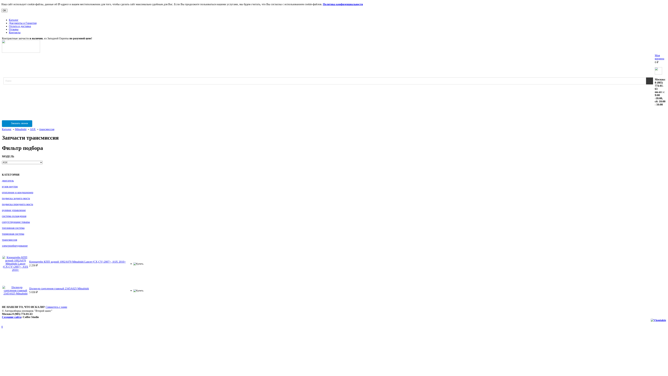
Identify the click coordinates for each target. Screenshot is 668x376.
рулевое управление (14, 210)
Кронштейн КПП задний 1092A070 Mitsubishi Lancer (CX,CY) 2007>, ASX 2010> (77, 261)
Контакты (15, 32)
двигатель (8, 180)
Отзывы (13, 29)
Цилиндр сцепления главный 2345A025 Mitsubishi (59, 288)
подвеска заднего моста (16, 198)
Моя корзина (659, 57)
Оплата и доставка (20, 26)
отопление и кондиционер (17, 192)
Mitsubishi (20, 129)
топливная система (13, 227)
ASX (33, 129)
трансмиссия (46, 129)
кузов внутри (10, 186)
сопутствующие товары (16, 222)
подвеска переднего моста (17, 204)
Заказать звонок (19, 123)
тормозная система (13, 233)
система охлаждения (14, 216)
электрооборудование (15, 245)
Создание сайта (11, 317)
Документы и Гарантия (23, 23)
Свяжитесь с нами (56, 307)
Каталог (13, 19)
